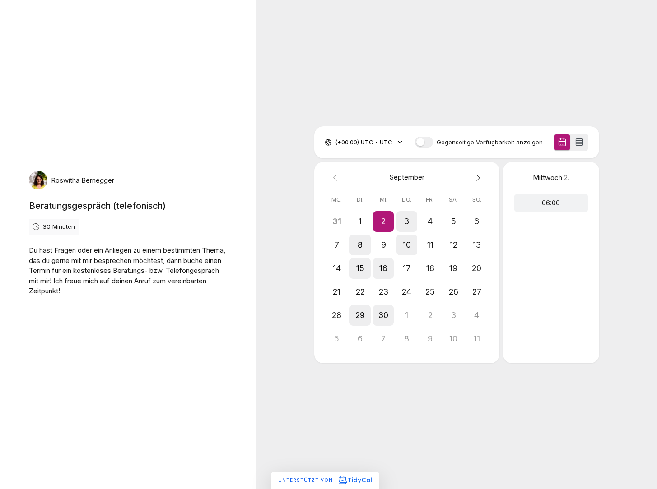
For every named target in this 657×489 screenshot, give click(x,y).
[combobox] (336, 142)
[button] (383, 221)
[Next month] (477, 177)
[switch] (424, 142)
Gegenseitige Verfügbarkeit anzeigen (490, 142)
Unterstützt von (306, 480)
